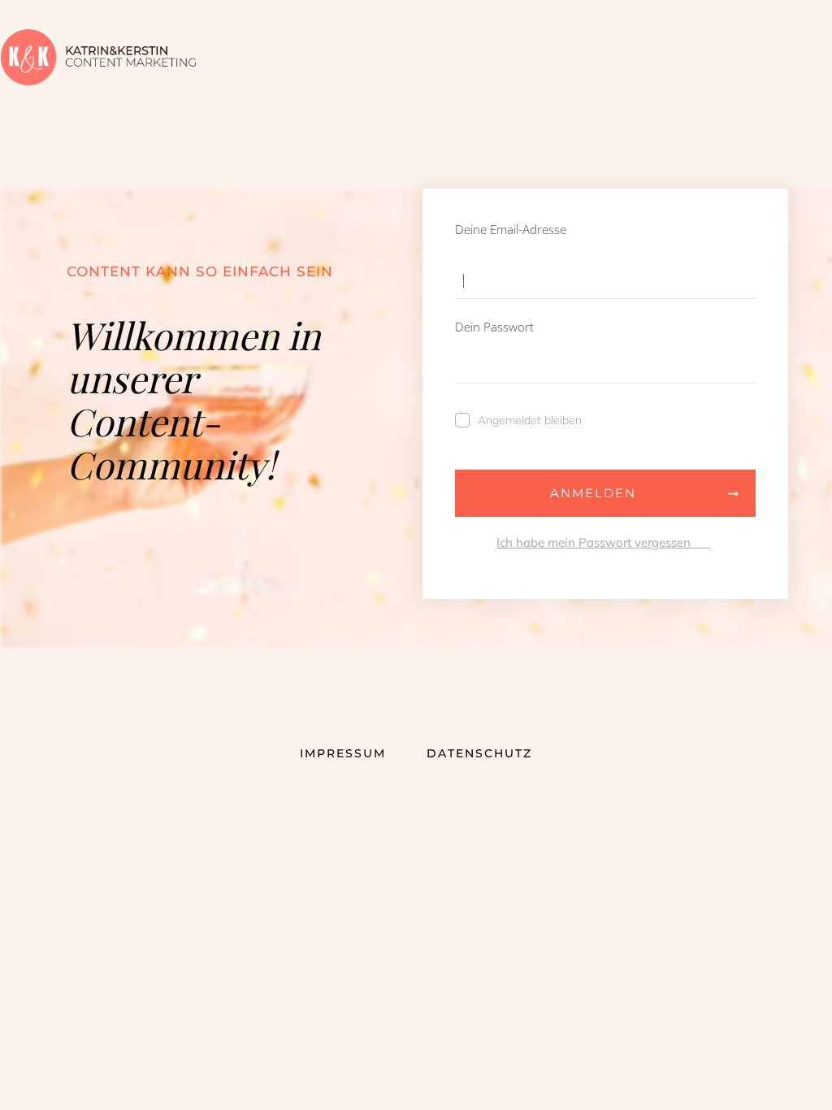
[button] (36, 1074)
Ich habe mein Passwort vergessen (603, 542)
